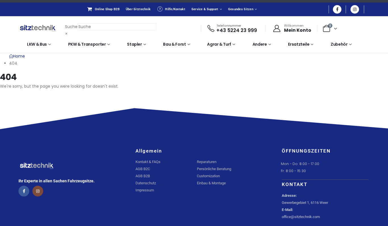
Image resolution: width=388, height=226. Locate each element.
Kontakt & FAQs (147, 162)
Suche (71, 26)
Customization (208, 176)
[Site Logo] (38, 28)
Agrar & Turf (219, 44)
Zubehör (339, 44)
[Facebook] (337, 9)
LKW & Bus (37, 44)
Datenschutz (145, 183)
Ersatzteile (298, 44)
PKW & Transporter (87, 44)
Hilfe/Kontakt (175, 9)
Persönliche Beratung (214, 169)
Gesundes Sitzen (240, 9)
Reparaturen (206, 162)
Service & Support (204, 9)
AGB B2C (142, 169)
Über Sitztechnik (138, 9)
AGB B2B (142, 176)
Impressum (144, 190)
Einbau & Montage (211, 183)
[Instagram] (355, 9)
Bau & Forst (174, 44)
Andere (260, 44)
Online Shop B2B (107, 9)
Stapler (134, 44)
